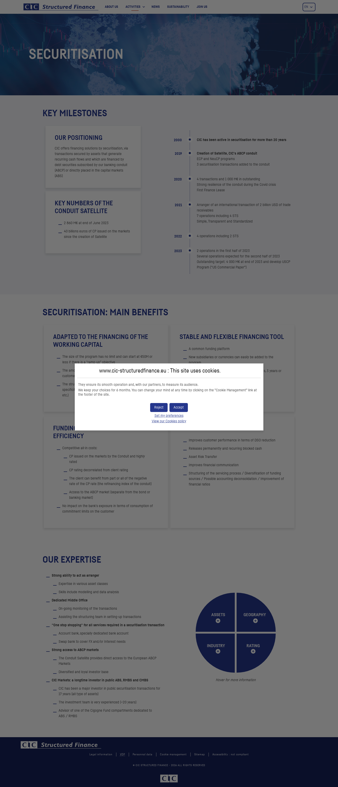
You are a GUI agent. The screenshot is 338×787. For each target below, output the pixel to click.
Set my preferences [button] (169, 415)
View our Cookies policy (169, 421)
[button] (178, 407)
